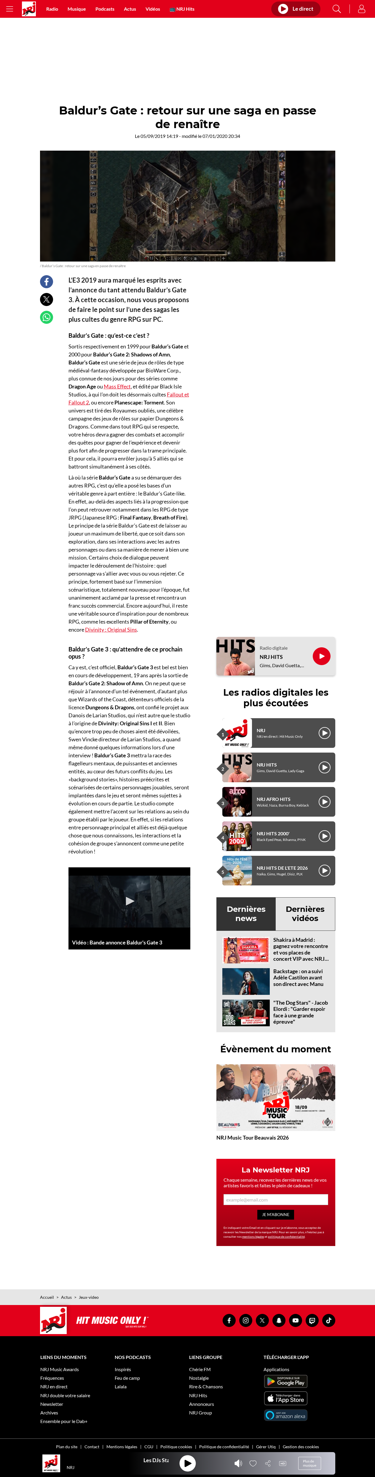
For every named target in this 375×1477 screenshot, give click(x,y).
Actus (130, 9)
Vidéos (153, 9)
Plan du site (66, 1446)
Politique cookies (176, 1446)
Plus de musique (309, 1463)
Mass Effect (117, 386)
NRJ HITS (271, 657)
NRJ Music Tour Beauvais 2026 (252, 1137)
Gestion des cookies (301, 1446)
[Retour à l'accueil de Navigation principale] (29, 8)
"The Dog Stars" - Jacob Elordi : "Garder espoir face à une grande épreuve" (300, 1012)
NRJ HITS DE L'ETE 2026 (282, 868)
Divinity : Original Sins (111, 629)
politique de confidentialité (286, 1236)
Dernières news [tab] (246, 913)
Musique (77, 9)
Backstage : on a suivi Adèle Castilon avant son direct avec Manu (298, 977)
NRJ (261, 730)
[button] (129, 901)
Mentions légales (121, 1446)
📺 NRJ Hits (182, 9)
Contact (91, 1446)
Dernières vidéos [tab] (305, 913)
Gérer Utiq (266, 1446)
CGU (148, 1446)
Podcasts (104, 9)
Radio (52, 9)
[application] (129, 901)
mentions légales (253, 1236)
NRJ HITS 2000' (273, 833)
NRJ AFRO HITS (274, 799)
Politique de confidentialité (224, 1446)
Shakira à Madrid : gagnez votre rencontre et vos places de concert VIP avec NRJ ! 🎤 (300, 952)
